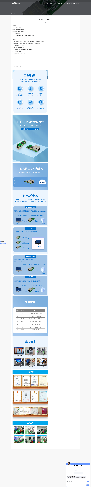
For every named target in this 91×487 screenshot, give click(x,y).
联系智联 (77, 3)
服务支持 (60, 3)
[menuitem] (47, 3)
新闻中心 (68, 3)
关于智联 (73, 3)
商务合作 (64, 3)
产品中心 (51, 3)
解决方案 (55, 3)
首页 (47, 3)
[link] (12, 13)
